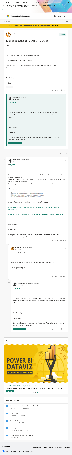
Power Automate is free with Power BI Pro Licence (26, 406)
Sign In (65, 16)
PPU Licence (14, 420)
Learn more (54, 26)
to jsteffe (23, 97)
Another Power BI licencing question (21, 435)
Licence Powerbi (15, 413)
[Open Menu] (67, 21)
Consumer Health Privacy (26, 451)
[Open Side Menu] (5, 16)
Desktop (8, 21)
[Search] (55, 16)
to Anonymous (29, 247)
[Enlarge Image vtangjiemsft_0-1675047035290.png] (27, 193)
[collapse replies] (4, 159)
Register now (6, 10)
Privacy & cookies (48, 447)
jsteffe (13, 34)
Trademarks (67, 447)
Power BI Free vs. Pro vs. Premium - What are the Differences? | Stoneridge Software (35, 214)
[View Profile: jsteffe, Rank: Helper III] (8, 34)
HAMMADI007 (23, 416)
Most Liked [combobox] (64, 154)
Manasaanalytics (24, 408)
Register (60, 16)
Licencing (13, 428)
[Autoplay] (32, 392)
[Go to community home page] (18, 16)
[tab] (35, 392)
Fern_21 (21, 423)
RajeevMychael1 (24, 430)
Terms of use (58, 447)
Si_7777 (19, 437)
